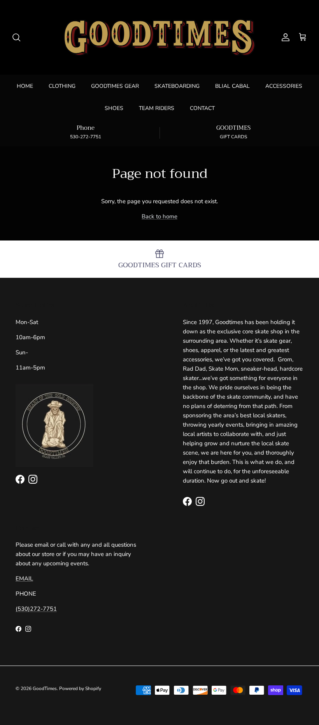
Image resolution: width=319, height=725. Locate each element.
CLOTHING (62, 86)
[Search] (16, 37)
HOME (25, 86)
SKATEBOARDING (177, 86)
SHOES (114, 108)
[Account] (284, 37)
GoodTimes (45, 688)
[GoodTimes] (159, 37)
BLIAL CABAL (232, 86)
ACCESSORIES (283, 86)
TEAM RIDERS (156, 108)
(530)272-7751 (36, 609)
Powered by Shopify (80, 688)
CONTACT (202, 108)
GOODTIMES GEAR (115, 86)
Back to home (159, 216)
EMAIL (24, 578)
